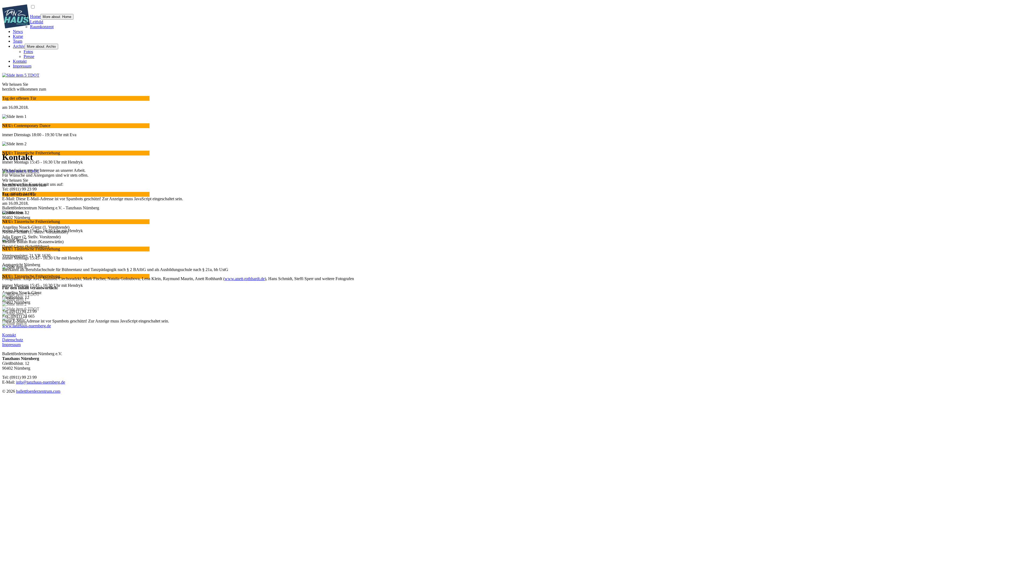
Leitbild (36, 22)
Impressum (22, 66)
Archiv (19, 46)
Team (17, 41)
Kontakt (20, 61)
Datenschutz (12, 339)
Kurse (18, 36)
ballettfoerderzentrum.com (38, 391)
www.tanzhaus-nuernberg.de (26, 326)
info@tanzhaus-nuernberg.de (40, 382)
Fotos (28, 51)
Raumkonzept (42, 26)
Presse (29, 56)
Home (35, 16)
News (18, 31)
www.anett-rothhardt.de (245, 278)
